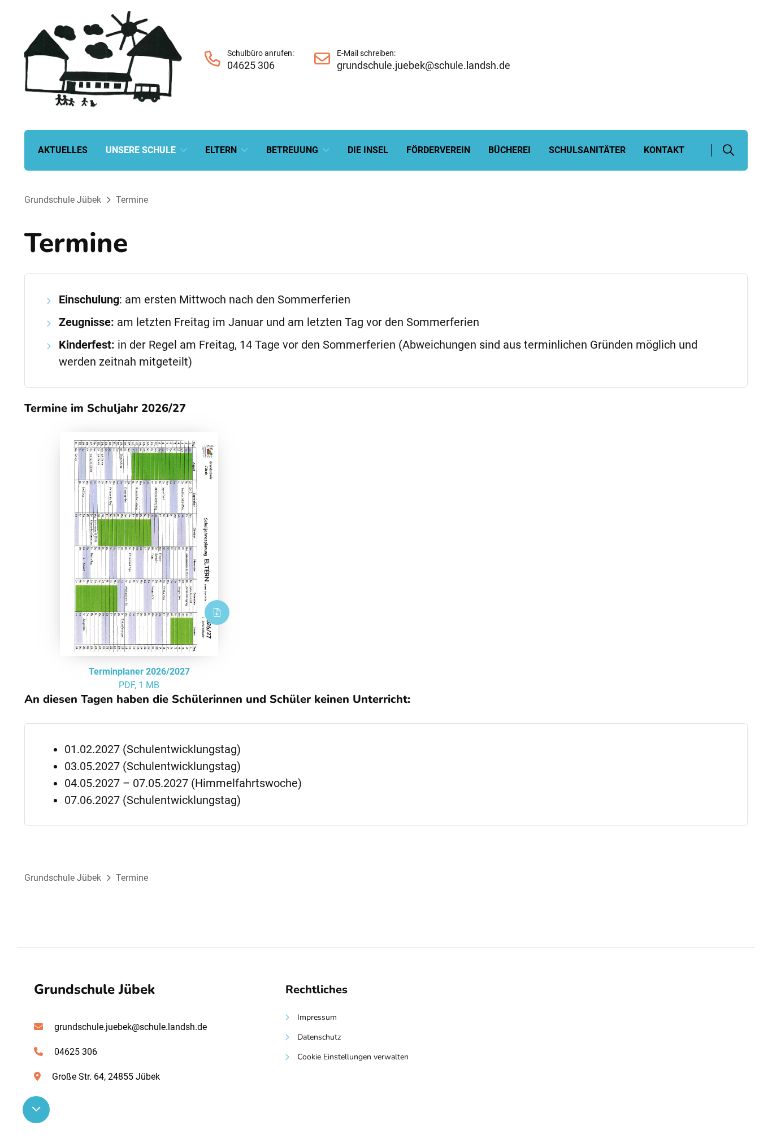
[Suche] (722, 150)
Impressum (317, 1017)
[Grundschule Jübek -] (103, 104)
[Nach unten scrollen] (36, 1108)
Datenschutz (319, 1037)
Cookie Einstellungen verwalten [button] (353, 1056)
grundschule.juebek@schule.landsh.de (130, 1027)
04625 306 (75, 1051)
